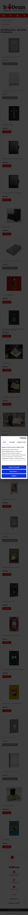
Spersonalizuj (13, 471)
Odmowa (14, 475)
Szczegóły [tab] (12, 442)
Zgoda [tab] (4, 442)
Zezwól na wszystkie (14, 467)
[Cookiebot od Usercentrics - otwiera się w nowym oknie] (20, 438)
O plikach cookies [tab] (21, 442)
